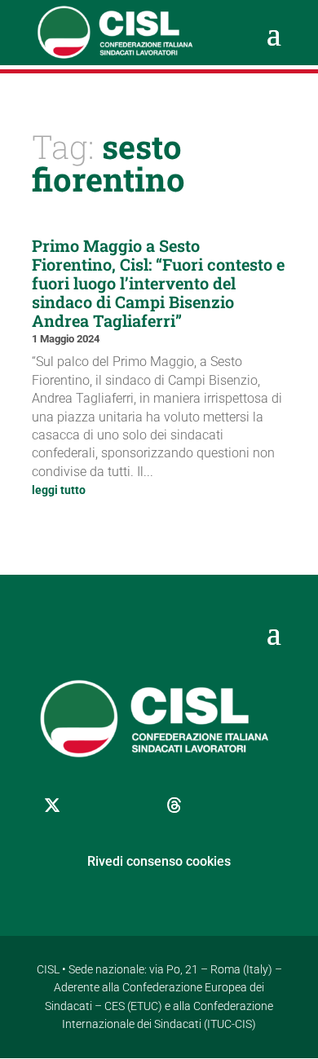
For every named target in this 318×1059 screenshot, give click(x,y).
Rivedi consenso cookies (159, 861)
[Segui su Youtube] (215, 805)
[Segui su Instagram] (133, 805)
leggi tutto (59, 489)
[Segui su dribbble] (174, 805)
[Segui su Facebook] (93, 805)
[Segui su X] (52, 805)
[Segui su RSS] (256, 805)
